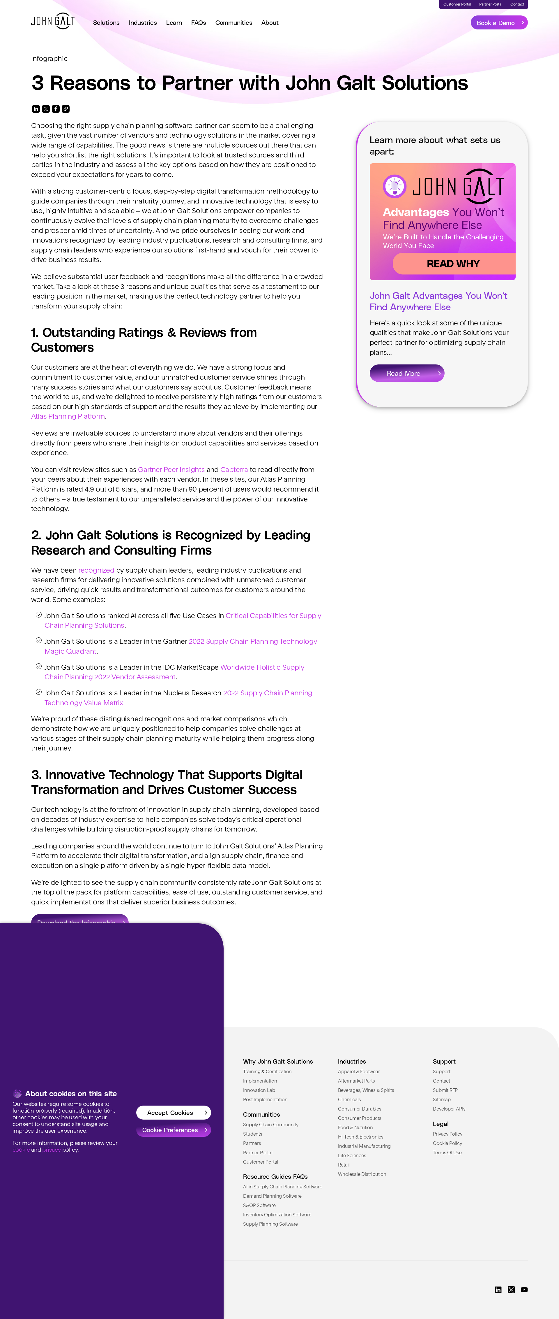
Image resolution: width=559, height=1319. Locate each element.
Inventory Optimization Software (277, 1215)
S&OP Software (259, 1206)
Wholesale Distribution (362, 1174)
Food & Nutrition (355, 1128)
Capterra (234, 470)
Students (252, 1134)
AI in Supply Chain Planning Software (282, 1187)
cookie (21, 1150)
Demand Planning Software (272, 1196)
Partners (252, 1143)
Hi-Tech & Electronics (360, 1137)
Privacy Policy (447, 1134)
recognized (96, 570)
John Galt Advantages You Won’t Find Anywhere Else (439, 301)
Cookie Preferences (170, 1129)
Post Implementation (265, 1100)
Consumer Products (359, 1118)
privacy (51, 1150)
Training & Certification (267, 1072)
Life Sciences (352, 1156)
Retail (344, 1165)
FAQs (198, 22)
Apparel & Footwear (359, 1072)
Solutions (106, 22)
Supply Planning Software (270, 1224)
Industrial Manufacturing (364, 1146)
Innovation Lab (259, 1090)
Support (441, 1072)
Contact (441, 1081)
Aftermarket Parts (356, 1081)
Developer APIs (449, 1109)
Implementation (260, 1081)
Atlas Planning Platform (68, 416)
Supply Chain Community (270, 1125)
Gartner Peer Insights (171, 470)
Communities (233, 22)
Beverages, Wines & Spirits (366, 1090)
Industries (143, 22)
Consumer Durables (359, 1109)
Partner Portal (257, 1153)
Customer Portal (260, 1162)
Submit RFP (445, 1090)
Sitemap (442, 1100)
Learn (174, 22)
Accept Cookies (170, 1112)
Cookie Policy (447, 1143)
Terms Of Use (447, 1153)
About (270, 22)
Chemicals (349, 1100)
